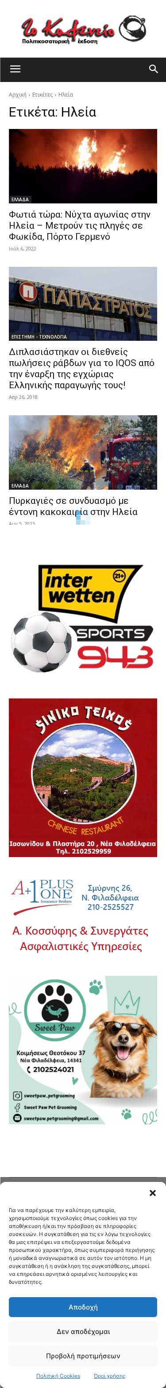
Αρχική (18, 94)
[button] (152, 1193)
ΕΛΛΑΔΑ (20, 199)
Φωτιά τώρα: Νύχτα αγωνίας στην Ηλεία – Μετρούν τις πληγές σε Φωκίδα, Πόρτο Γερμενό (80, 225)
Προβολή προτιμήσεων (83, 1356)
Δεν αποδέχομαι (83, 1331)
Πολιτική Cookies (58, 1375)
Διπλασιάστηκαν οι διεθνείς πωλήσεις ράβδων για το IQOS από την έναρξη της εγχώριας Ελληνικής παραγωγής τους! (81, 368)
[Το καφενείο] (83, 29)
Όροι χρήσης (109, 1375)
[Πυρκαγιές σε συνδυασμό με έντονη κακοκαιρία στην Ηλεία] (83, 452)
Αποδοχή (83, 1307)
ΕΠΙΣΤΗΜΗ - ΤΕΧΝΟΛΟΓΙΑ (39, 337)
